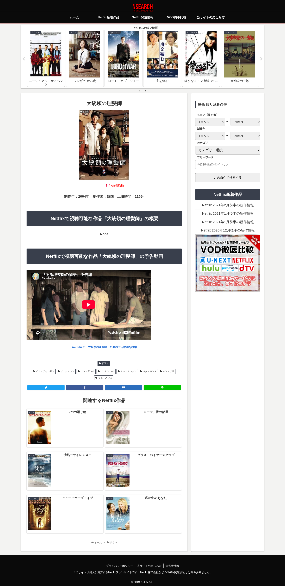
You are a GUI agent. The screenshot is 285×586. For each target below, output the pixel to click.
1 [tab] (140, 91)
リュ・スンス (105, 377)
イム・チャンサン (45, 371)
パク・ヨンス (150, 371)
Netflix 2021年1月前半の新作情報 (228, 222)
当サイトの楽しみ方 (149, 565)
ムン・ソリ (168, 371)
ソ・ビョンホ (107, 371)
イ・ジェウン (67, 371)
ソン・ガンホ (87, 371)
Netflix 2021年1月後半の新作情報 (228, 213)
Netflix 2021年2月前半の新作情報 (228, 205)
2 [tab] (145, 91)
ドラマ (105, 363)
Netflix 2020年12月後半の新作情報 (228, 230)
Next (261, 59)
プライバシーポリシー (119, 565)
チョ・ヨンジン (128, 371)
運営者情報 (172, 565)
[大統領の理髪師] (123, 387)
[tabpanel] (46, 58)
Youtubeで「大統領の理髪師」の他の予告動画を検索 (104, 347)
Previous (24, 59)
